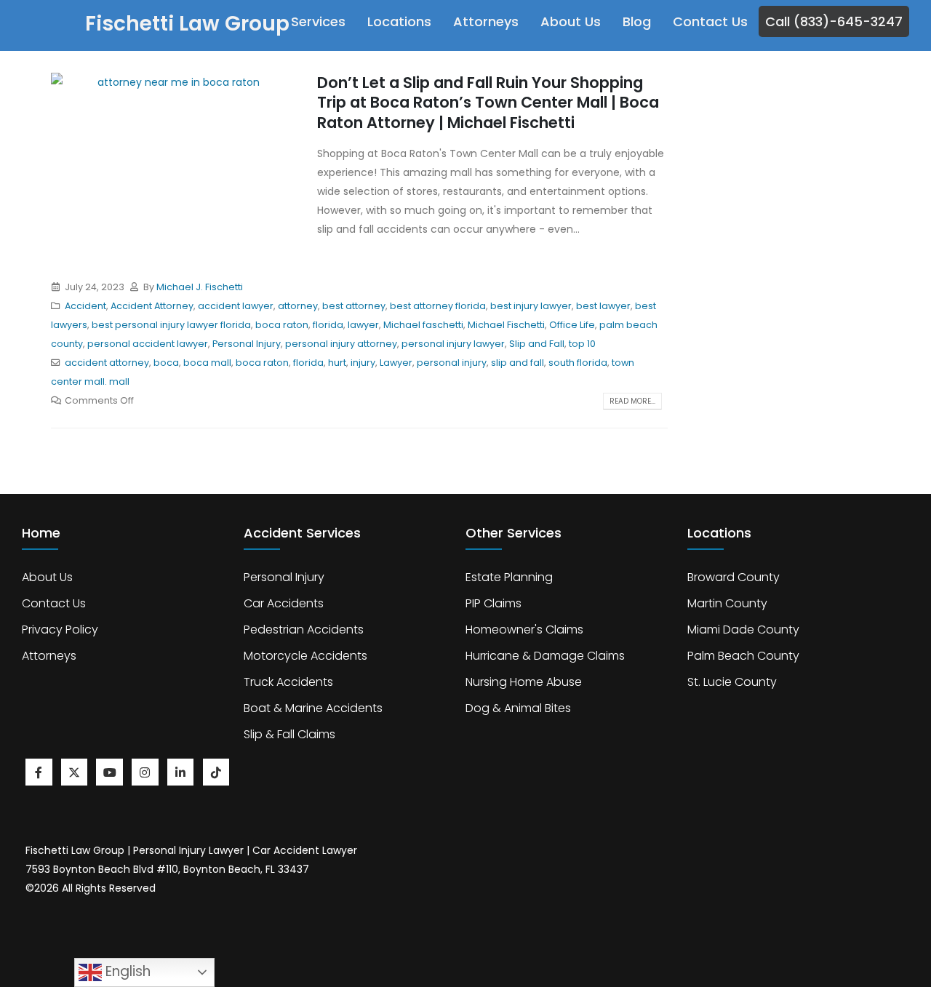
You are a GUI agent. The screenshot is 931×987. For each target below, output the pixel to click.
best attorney (353, 306)
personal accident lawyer (147, 343)
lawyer (363, 325)
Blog (637, 21)
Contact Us (710, 21)
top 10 (582, 343)
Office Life (572, 325)
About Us (570, 21)
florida (328, 325)
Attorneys (486, 21)
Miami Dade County (743, 629)
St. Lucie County (732, 682)
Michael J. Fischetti (199, 287)
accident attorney (107, 362)
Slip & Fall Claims (289, 734)
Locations (399, 21)
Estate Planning (509, 577)
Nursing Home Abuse (524, 682)
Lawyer (396, 362)
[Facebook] (38, 772)
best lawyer (603, 306)
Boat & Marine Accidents (313, 708)
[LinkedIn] (180, 772)
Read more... (632, 401)
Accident (85, 306)
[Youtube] (109, 772)
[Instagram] (145, 772)
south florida (577, 362)
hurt (337, 362)
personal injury (452, 362)
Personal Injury (246, 343)
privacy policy (60, 629)
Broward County (733, 577)
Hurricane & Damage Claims (545, 655)
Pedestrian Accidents (304, 629)
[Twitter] (74, 772)
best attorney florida (438, 306)
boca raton (281, 325)
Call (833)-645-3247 (834, 21)
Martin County (727, 603)
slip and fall (517, 362)
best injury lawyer (531, 306)
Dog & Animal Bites (518, 708)
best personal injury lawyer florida (171, 325)
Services (318, 21)
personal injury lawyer (453, 343)
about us (47, 577)
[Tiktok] (216, 772)
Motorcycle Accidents (305, 655)
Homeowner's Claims (524, 629)
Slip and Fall (536, 343)
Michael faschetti (423, 325)
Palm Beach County (743, 655)
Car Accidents (284, 603)
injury (363, 362)
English (126, 971)
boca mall (207, 362)
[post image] (173, 164)
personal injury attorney (341, 343)
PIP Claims (494, 603)
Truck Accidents (288, 682)
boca (166, 362)
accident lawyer (235, 306)
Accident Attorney (152, 306)
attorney (298, 306)
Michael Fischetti (506, 325)
